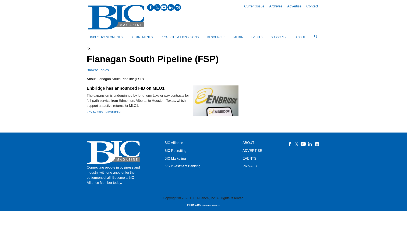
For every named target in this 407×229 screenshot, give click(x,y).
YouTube (303, 144)
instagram (177, 7)
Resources (216, 37)
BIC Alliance (173, 143)
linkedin (170, 7)
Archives (275, 6)
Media (238, 37)
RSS (89, 49)
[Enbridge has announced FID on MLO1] (215, 100)
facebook (150, 7)
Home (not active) (12, 36)
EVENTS (249, 158)
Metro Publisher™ (211, 205)
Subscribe (279, 37)
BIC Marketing (175, 158)
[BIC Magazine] (116, 17)
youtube (164, 7)
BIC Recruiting (175, 150)
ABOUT (248, 143)
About (300, 37)
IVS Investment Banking (182, 166)
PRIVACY (250, 166)
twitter (157, 7)
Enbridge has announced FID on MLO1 (125, 88)
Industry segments (106, 37)
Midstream (113, 112)
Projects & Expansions (180, 37)
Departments (142, 37)
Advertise (294, 6)
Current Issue (254, 6)
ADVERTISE (252, 150)
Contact (312, 6)
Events (256, 37)
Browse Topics (98, 70)
